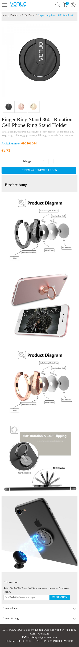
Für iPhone (29, 15)
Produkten (15, 15)
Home (5, 15)
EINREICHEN (59, 597)
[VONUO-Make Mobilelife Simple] (24, 4)
